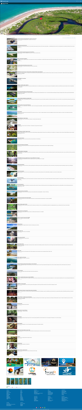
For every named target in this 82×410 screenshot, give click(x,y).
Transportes (49, 397)
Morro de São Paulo (9, 405)
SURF (10, 356)
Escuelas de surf (50, 394)
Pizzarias (35, 398)
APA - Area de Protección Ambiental (38, 393)
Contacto (48, 409)
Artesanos (8, 395)
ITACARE (18, 356)
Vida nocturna (8, 394)
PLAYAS (8, 384)
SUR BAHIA (25, 384)
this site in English (14, 387)
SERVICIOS (49, 396)
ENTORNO (8, 402)
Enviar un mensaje (22, 403)
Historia (7, 391)
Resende (21, 392)
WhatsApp (21, 404)
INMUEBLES (63, 396)
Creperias (35, 399)
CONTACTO (21, 402)
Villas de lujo (63, 392)
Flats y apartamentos (64, 393)
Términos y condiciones (44, 409)
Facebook (21, 405)
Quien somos (41, 409)
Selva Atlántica (36, 392)
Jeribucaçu (21, 397)
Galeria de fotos (8, 398)
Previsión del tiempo (50, 393)
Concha (21, 391)
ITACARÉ (12, 384)
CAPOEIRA (21, 356)
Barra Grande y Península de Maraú (11, 404)
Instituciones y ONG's (50, 400)
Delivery (49, 399)
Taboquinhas (8, 397)
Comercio (49, 398)
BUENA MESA (35, 396)
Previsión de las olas (50, 392)
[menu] (80, 1)
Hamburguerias (36, 400)
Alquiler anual (63, 398)
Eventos (7, 393)
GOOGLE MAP (29, 384)
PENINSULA (17, 384)
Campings (63, 394)
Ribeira (21, 394)
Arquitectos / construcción (65, 400)
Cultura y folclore (9, 392)
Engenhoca (21, 398)
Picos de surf (49, 391)
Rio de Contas (8, 396)
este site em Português (10, 387)
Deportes (35, 391)
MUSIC (16, 356)
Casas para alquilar (64, 391)
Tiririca (21, 393)
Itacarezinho (21, 399)
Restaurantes (35, 397)
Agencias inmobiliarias (64, 397)
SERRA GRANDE (13, 356)
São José (21, 396)
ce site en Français (19, 387)
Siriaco (21, 395)
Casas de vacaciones (64, 399)
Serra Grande (22, 400)
